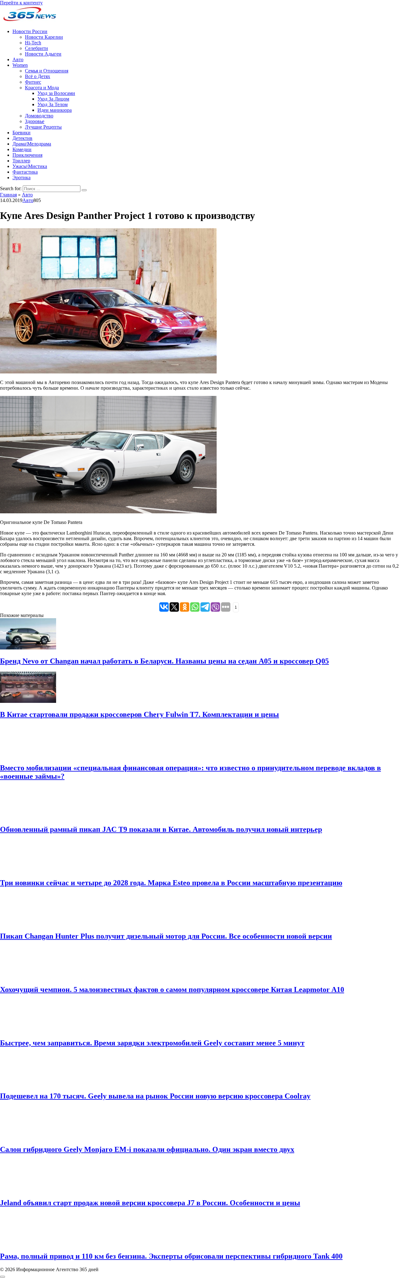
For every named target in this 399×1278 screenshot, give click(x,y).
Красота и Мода (42, 87)
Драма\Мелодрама (31, 143)
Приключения (27, 155)
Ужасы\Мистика (29, 166)
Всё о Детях (37, 76)
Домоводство (39, 115)
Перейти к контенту (21, 2)
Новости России (29, 31)
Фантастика (25, 172)
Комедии (21, 149)
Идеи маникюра (54, 110)
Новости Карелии (44, 37)
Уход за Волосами (56, 93)
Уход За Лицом (53, 98)
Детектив (22, 138)
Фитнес (33, 82)
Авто (17, 59)
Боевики (21, 132)
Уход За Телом (52, 104)
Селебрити (36, 48)
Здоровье (34, 121)
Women (20, 65)
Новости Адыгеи (43, 54)
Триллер (21, 160)
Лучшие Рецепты (43, 127)
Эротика (21, 177)
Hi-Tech (33, 42)
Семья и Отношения (46, 70)
